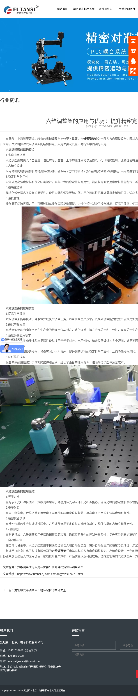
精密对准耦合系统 (84, 8)
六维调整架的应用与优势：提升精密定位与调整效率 (50, 567)
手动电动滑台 (127, 8)
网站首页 (62, 8)
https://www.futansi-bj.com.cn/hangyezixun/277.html (50, 574)
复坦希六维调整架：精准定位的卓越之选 (40, 590)
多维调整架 (105, 8)
